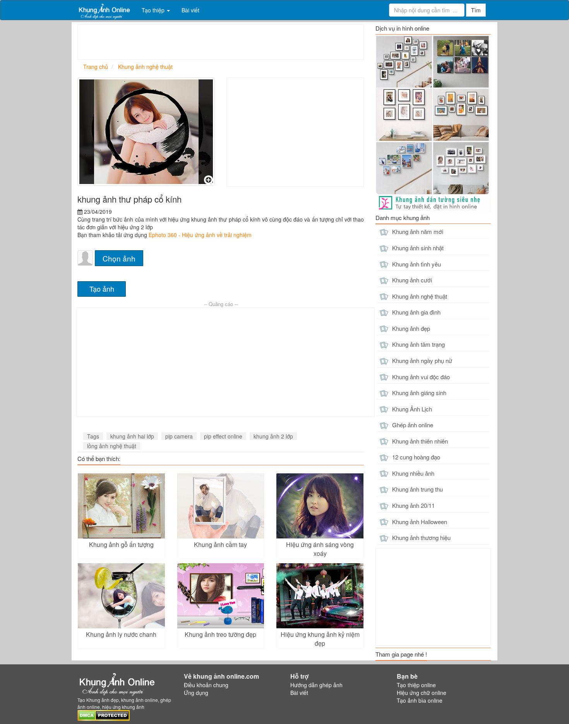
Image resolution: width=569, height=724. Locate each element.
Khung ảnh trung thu (417, 489)
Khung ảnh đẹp (410, 328)
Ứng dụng (196, 692)
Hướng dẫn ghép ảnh (316, 685)
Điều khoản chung (206, 685)
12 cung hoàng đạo (415, 457)
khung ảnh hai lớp (132, 436)
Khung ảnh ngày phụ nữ (421, 360)
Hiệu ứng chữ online (421, 692)
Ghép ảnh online (412, 425)
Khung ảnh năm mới (417, 231)
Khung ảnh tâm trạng (418, 344)
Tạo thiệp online (416, 685)
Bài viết (190, 10)
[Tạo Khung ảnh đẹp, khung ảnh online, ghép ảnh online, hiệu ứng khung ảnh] (104, 10)
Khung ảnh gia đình (415, 312)
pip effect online (223, 436)
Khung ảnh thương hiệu (421, 537)
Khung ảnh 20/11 (413, 505)
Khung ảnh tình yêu (416, 264)
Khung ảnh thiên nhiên (419, 441)
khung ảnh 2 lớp (273, 436)
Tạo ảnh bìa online (419, 700)
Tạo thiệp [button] (154, 10)
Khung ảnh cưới (411, 280)
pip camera (179, 436)
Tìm (476, 10)
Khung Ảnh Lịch (411, 409)
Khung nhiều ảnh (412, 473)
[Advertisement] (219, 41)
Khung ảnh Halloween (419, 522)
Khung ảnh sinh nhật (417, 248)
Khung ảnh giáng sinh (418, 393)
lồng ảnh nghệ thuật (111, 446)
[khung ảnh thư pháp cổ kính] (146, 131)
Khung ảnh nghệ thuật (419, 296)
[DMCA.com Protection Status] (103, 714)
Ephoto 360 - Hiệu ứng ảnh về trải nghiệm (200, 235)
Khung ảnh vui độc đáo (420, 377)
